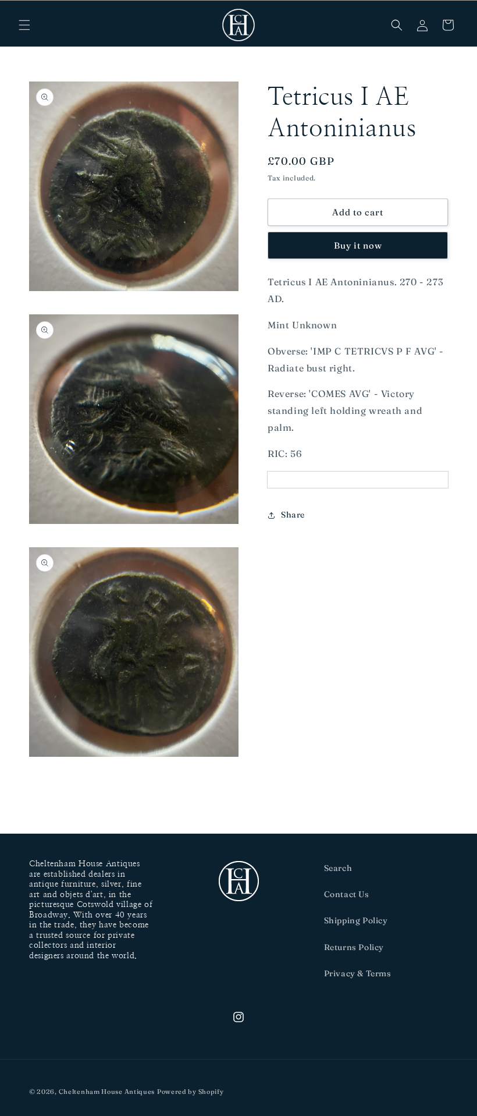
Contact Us (346, 894)
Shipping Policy (356, 920)
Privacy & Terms (357, 973)
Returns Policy (354, 947)
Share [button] (293, 514)
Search (338, 868)
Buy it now (358, 245)
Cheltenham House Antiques (107, 1091)
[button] (24, 25)
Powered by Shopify (190, 1091)
